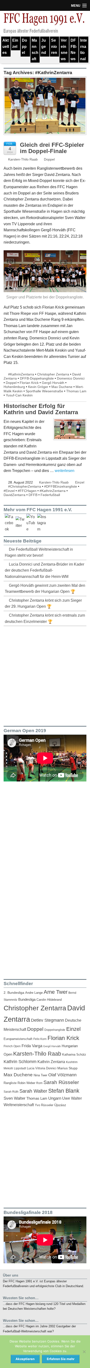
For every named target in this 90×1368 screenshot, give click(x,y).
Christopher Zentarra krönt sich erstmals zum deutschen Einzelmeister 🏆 (45, 618)
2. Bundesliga (14, 992)
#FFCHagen (27, 491)
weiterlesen (64, 471)
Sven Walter (14, 1098)
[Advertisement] (45, 675)
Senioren (54, 46)
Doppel (24, 46)
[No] (84, 1351)
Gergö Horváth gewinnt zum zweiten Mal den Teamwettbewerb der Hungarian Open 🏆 (45, 588)
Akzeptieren (25, 1359)
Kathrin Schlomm (20, 1061)
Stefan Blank (63, 1091)
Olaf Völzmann (62, 1074)
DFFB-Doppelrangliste (37, 378)
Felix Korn (40, 1039)
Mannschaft (35, 49)
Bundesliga (27, 999)
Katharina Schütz (74, 1054)
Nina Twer (40, 1075)
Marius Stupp (67, 1068)
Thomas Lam (76, 391)
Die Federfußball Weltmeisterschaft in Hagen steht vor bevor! (39, 552)
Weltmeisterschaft (19, 1105)
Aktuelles (5, 46)
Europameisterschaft (18, 1039)
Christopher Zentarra (53, 374)
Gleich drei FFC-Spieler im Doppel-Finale (52, 148)
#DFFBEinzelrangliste (60, 486)
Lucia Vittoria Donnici (41, 1068)
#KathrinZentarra (21, 374)
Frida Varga (32, 1045)
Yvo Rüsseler (44, 1105)
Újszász (60, 1105)
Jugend (43, 46)
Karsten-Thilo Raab (22, 159)
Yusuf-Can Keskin (19, 395)
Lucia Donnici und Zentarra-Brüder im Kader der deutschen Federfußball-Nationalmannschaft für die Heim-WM (44, 570)
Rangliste (10, 1083)
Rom (39, 1083)
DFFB (33, 495)
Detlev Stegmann (47, 1020)
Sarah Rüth (11, 1091)
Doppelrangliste (54, 1030)
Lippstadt (20, 1068)
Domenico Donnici (70, 378)
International (83, 49)
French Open (12, 1046)
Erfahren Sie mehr (60, 1359)
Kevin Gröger (38, 387)
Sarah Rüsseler (61, 1082)
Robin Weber (26, 1083)
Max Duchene (61, 387)
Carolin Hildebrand (49, 999)
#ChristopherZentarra (24, 486)
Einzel (15, 43)
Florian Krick (29, 383)
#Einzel (9, 491)
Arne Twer (55, 992)
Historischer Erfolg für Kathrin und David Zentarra (41, 409)
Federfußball (50, 495)
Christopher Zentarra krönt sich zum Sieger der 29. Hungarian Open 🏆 (43, 603)
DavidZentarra (14, 495)
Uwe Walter (72, 1098)
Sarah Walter (33, 1091)
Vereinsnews (64, 49)
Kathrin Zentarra (51, 1062)
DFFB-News (74, 49)
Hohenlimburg (14, 387)
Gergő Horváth (53, 383)
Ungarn (54, 1098)
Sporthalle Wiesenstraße (44, 391)
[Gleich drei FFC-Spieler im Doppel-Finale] (45, 108)
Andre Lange (34, 992)
